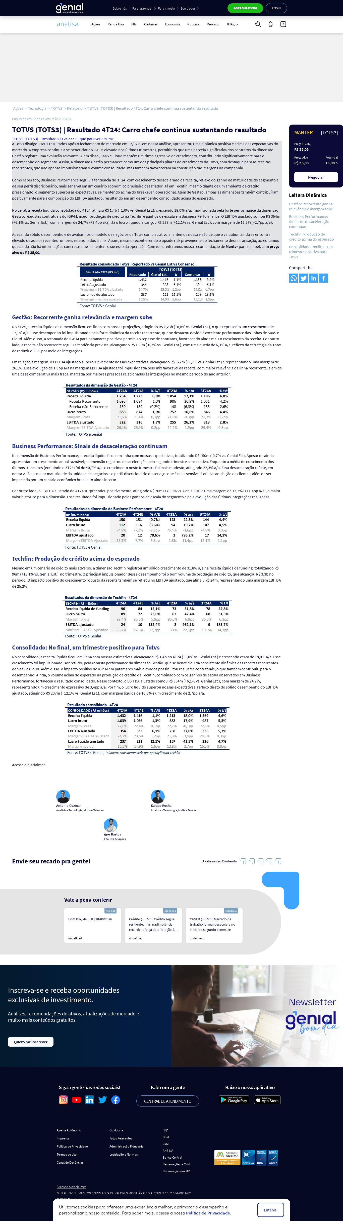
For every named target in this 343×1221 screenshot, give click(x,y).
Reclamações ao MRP (177, 1171)
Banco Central (172, 1157)
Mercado (213, 24)
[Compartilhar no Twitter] (303, 278)
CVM (165, 1144)
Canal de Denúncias (70, 1162)
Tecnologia (37, 108)
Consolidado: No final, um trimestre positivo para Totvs (311, 251)
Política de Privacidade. (208, 1213)
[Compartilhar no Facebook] (323, 278)
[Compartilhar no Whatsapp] (293, 278)
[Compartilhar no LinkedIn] (313, 278)
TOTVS (57, 108)
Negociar (316, 177)
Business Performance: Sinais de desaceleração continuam (309, 221)
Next (249, 925)
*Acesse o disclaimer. (71, 1187)
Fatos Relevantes (120, 1138)
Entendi (270, 1209)
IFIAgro (232, 24)
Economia (172, 24)
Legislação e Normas (123, 1154)
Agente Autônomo (69, 1130)
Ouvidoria (116, 1130)
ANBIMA (168, 1151)
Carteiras (150, 24)
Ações (95, 24)
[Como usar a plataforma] (283, 24)
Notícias (193, 24)
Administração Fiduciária (126, 1146)
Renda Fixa (116, 24)
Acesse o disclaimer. (29, 765)
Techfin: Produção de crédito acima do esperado (311, 237)
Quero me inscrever (30, 1041)
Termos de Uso (67, 1154)
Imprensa (63, 1138)
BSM (166, 1137)
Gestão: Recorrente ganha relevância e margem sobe (311, 206)
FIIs (134, 24)
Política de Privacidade (72, 1146)
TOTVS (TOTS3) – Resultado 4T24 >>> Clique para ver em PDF (63, 138)
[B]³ (165, 1130)
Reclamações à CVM (176, 1164)
